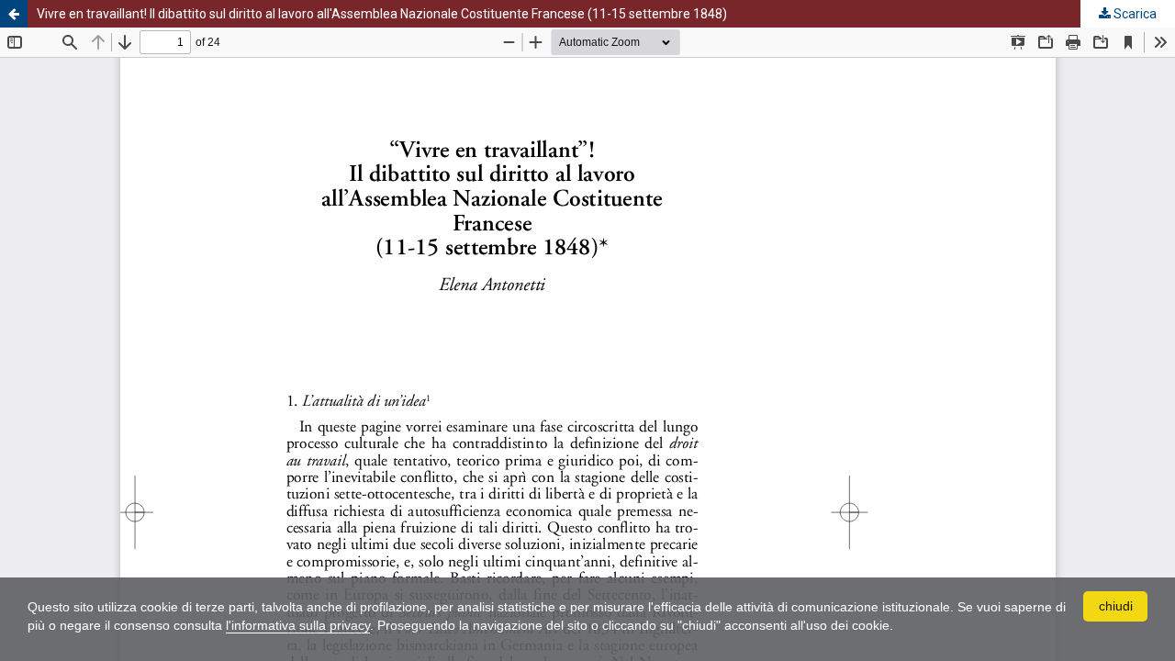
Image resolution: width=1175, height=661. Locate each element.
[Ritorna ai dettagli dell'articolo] (14, 14)
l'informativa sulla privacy (298, 625)
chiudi (1116, 606)
